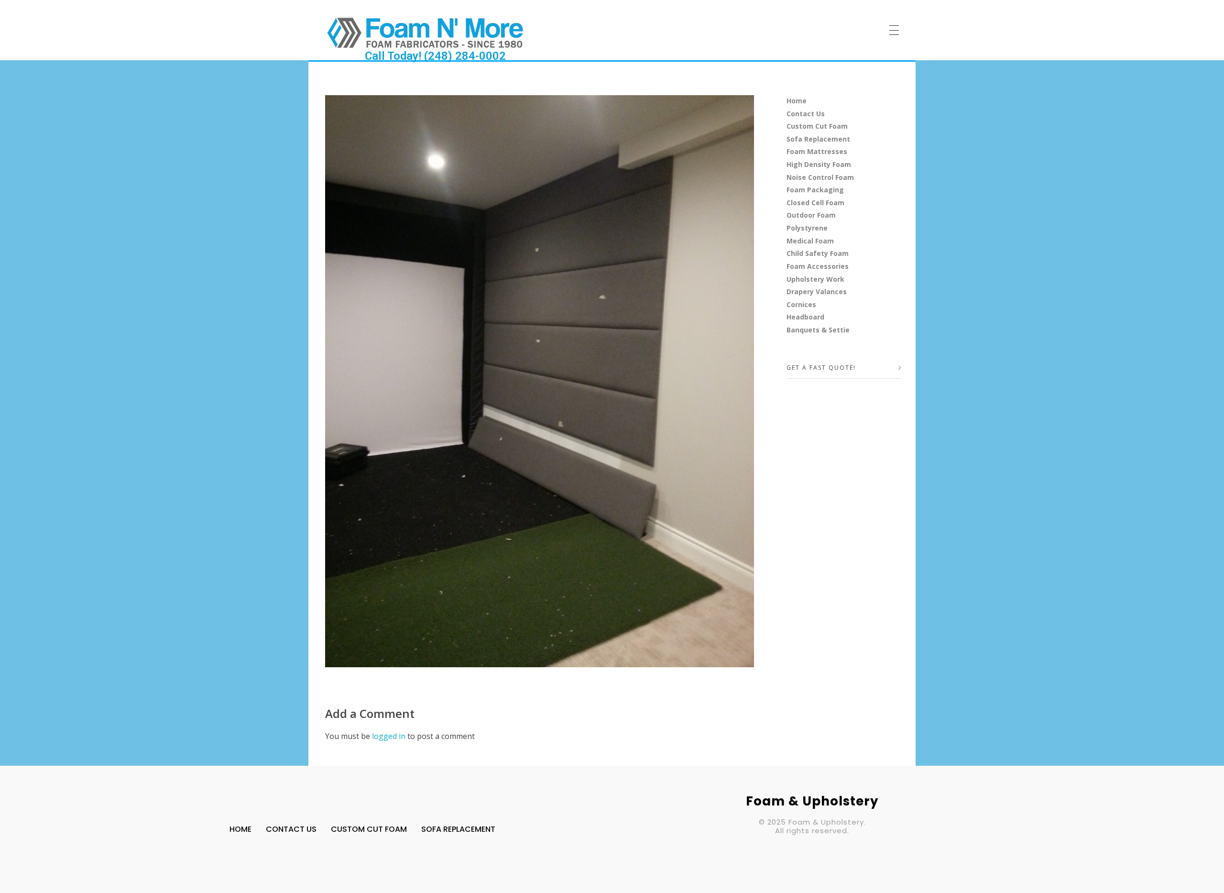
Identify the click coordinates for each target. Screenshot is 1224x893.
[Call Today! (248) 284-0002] (425, 32)
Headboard (805, 316)
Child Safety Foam (818, 253)
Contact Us (806, 113)
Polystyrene (807, 227)
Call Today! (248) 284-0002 (435, 56)
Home (797, 100)
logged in (389, 736)
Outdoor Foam (811, 215)
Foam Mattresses (817, 151)
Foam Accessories (818, 266)
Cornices (801, 304)
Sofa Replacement (818, 138)
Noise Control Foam (820, 177)
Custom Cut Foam (817, 126)
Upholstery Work (815, 279)
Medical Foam (810, 240)
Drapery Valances (817, 291)
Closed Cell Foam (815, 202)
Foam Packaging (815, 189)
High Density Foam (819, 164)
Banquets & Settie (818, 329)
